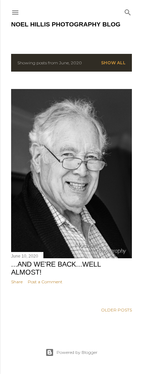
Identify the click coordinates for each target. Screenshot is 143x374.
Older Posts (116, 309)
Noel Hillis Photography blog (65, 24)
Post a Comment (45, 281)
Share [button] (17, 281)
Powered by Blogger (77, 352)
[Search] (128, 11)
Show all (113, 62)
